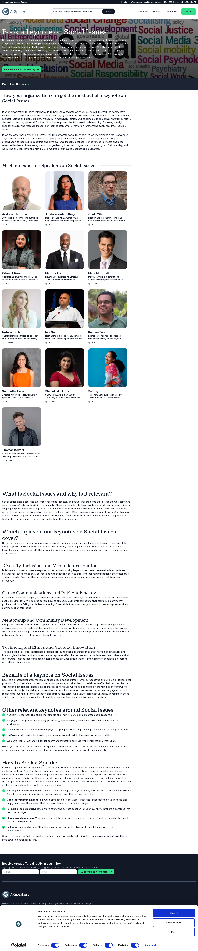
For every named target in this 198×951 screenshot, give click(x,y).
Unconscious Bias (17, 729)
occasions (107, 746)
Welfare (11, 735)
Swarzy (93, 391)
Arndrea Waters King (60, 214)
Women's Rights (16, 740)
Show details (151, 945)
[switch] (83, 945)
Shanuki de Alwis (57, 391)
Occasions (171, 11)
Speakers (142, 11)
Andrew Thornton (14, 214)
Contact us (8, 836)
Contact (188, 11)
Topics (156, 11)
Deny (173, 932)
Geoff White (96, 214)
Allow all (173, 913)
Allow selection (174, 922)
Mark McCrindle (99, 273)
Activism (12, 714)
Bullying (11, 720)
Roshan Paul (96, 332)
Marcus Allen (54, 273)
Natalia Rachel (12, 332)
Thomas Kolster (13, 450)
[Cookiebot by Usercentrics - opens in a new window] (18, 945)
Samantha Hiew (13, 391)
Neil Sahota (53, 332)
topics (93, 746)
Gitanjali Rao (11, 273)
